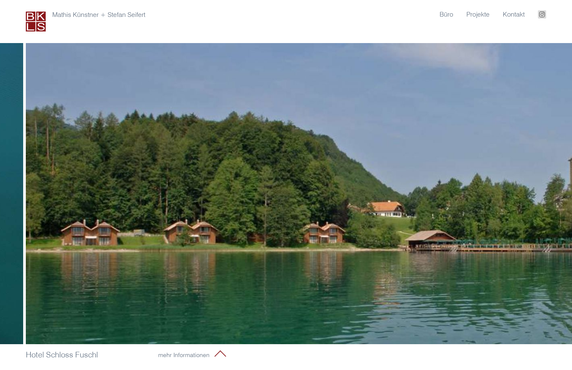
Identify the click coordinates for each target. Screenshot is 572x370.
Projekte (478, 14)
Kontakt (514, 14)
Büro (446, 14)
